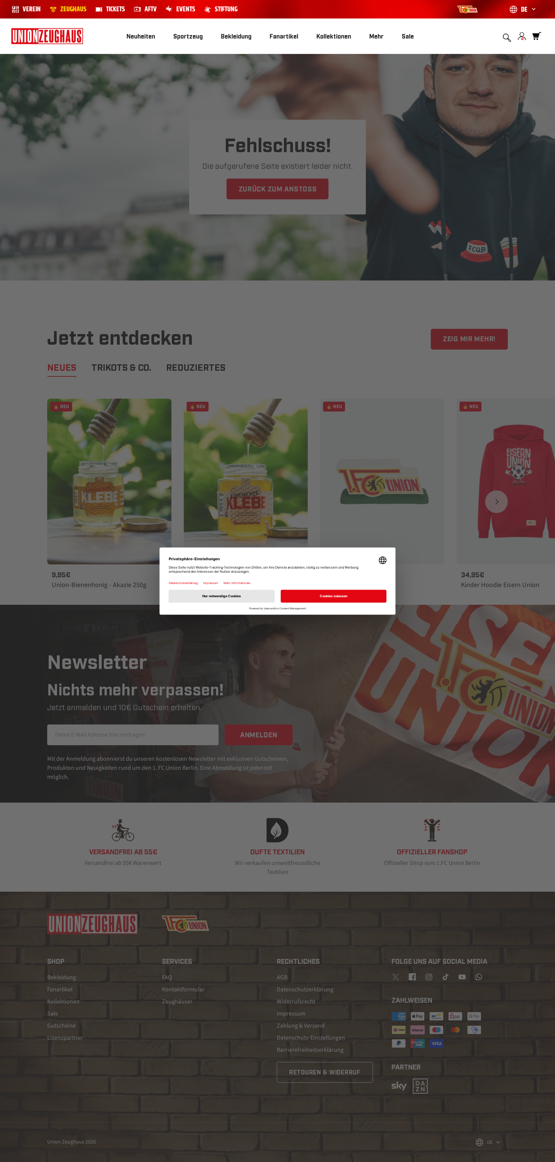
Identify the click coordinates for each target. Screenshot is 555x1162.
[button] (188, 36)
